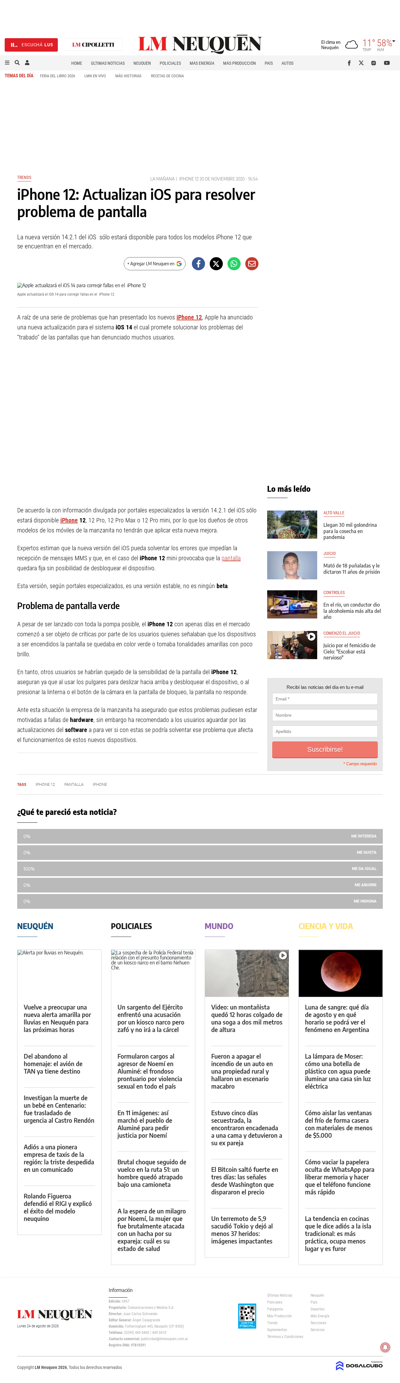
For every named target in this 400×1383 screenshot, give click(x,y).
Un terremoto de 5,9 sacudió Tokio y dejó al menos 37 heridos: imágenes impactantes (242, 1229)
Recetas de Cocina (167, 76)
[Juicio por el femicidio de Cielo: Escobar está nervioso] (292, 645)
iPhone (69, 520)
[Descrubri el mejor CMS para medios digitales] (359, 1371)
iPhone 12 (188, 178)
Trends (24, 177)
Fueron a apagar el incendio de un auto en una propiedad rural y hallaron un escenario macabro (242, 1071)
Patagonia (275, 1309)
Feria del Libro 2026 (57, 76)
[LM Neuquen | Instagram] (375, 63)
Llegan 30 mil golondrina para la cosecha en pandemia (350, 531)
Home (76, 63)
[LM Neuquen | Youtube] (387, 63)
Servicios (317, 1330)
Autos (287, 63)
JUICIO (329, 553)
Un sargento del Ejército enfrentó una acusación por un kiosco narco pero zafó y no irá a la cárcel (151, 1018)
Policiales (170, 63)
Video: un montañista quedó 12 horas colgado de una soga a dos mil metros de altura (246, 1018)
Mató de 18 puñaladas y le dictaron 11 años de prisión (351, 568)
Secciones (318, 1323)
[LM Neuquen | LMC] (93, 45)
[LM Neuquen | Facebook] (350, 63)
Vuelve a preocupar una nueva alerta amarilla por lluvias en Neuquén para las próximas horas (57, 1018)
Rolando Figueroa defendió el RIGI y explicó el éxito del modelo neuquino (58, 1207)
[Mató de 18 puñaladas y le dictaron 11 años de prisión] (292, 565)
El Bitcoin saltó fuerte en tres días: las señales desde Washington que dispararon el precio (244, 1180)
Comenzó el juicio (341, 633)
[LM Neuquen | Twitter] (363, 63)
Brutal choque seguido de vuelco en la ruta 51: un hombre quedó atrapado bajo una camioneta (152, 1173)
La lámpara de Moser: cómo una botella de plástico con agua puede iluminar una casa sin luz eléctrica (338, 1071)
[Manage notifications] (385, 1347)
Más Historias (128, 76)
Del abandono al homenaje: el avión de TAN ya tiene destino (53, 1063)
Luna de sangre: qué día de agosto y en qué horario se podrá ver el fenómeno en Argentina (337, 1018)
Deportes (317, 1309)
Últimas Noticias (108, 63)
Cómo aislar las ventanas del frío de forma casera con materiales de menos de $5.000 (338, 1124)
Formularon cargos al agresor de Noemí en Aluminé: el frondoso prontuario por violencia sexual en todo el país (150, 1071)
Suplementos (277, 1330)
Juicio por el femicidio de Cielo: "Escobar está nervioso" (349, 651)
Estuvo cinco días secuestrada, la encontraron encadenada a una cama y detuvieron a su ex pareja (246, 1128)
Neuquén (142, 63)
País (269, 63)
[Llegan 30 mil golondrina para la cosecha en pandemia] (292, 525)
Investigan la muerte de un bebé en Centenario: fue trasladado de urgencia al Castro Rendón (59, 1109)
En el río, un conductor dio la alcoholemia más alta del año (352, 611)
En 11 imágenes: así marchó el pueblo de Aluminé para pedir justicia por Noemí (145, 1124)
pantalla (231, 558)
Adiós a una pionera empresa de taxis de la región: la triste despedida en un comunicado (59, 1158)
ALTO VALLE (333, 513)
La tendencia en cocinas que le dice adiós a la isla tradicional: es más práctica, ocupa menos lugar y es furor (338, 1233)
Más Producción (239, 63)
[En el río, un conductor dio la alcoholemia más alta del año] (292, 604)
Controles (334, 592)
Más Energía (202, 63)
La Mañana (162, 178)
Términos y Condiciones (284, 1337)
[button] (7, 63)
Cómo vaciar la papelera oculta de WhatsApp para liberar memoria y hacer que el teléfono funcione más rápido (339, 1177)
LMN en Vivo (95, 76)
